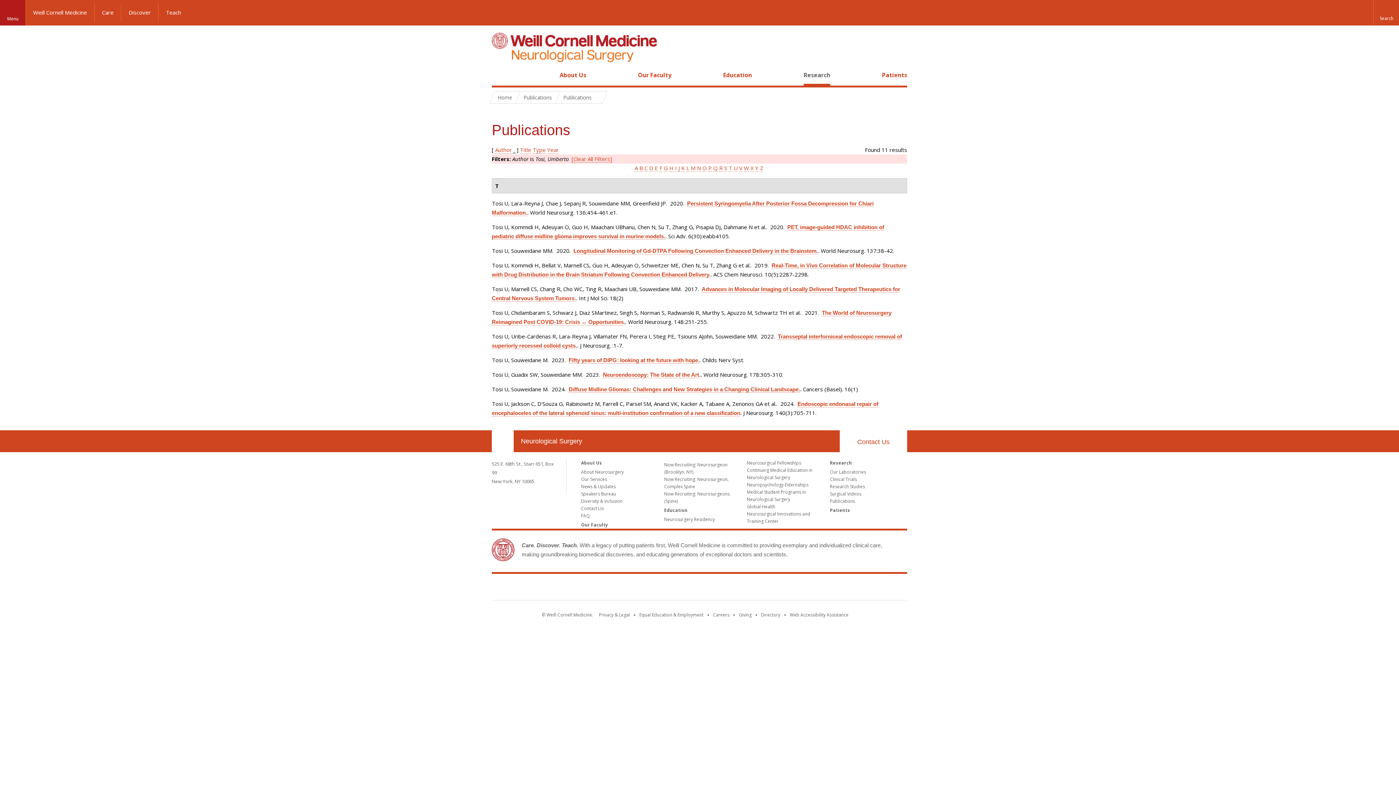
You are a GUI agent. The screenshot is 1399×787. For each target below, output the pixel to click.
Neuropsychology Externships (777, 485)
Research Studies (847, 486)
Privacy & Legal (614, 615)
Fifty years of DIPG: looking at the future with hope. (634, 360)
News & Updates (598, 486)
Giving (745, 615)
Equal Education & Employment (671, 615)
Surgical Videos (845, 494)
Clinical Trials (843, 479)
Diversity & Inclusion (602, 501)
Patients (894, 75)
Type (539, 149)
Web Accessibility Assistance (819, 615)
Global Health (761, 507)
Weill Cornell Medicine (60, 12)
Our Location (503, 441)
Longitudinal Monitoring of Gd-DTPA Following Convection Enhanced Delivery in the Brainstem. (695, 251)
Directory (770, 615)
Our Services (594, 479)
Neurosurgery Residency (689, 519)
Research (817, 75)
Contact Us (873, 442)
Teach (173, 12)
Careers (721, 615)
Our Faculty (654, 75)
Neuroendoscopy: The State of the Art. (652, 375)
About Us (573, 75)
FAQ (585, 516)
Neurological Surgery (551, 441)
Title (525, 149)
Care (108, 12)
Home (499, 75)
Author (503, 149)
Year (553, 149)
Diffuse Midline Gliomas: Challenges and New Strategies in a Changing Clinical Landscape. (684, 389)
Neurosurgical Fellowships (774, 463)
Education (737, 75)
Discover (140, 12)
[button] (1386, 13)
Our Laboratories (848, 472)
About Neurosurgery (602, 472)
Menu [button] (13, 19)
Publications (842, 501)
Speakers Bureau (598, 494)
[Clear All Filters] (592, 159)
